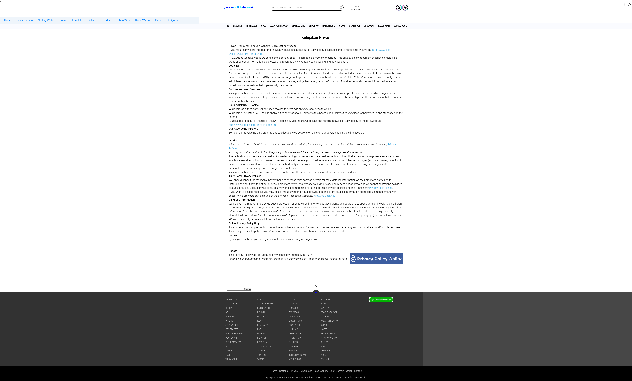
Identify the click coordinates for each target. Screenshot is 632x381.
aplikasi (293, 303)
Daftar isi (93, 20)
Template (77, 20)
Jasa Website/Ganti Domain (329, 370)
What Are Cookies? (324, 195)
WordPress (295, 359)
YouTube (325, 359)
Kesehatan (384, 25)
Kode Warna (142, 20)
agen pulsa (231, 299)
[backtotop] (316, 293)
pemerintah (295, 333)
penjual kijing (328, 333)
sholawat (369, 25)
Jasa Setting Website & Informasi (299, 377)
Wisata (260, 359)
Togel (228, 355)
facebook (294, 312)
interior (229, 320)
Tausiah (261, 350)
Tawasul (293, 350)
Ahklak (293, 299)
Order (107, 20)
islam (342, 25)
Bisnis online (264, 308)
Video (263, 25)
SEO (227, 346)
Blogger (237, 25)
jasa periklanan (279, 25)
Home (7, 20)
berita (228, 308)
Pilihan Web (123, 20)
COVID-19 (325, 308)
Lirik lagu (294, 329)
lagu (259, 329)
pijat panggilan (329, 337)
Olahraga (262, 333)
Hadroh (229, 316)
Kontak (62, 20)
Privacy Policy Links (380, 187)
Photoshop (295, 337)
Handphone (328, 25)
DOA (227, 312)
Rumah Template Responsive (351, 377)
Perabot (261, 337)
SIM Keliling (298, 25)
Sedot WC (314, 25)
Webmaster (231, 359)
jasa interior (296, 320)
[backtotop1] (319, 377)
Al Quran (325, 299)
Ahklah (261, 299)
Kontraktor (231, 329)
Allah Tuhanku (265, 303)
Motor (324, 329)
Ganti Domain (25, 20)
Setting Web (45, 20)
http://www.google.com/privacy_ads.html (252, 124)
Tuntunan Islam (297, 355)
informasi (251, 25)
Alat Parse (231, 303)
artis (323, 303)
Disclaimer (306, 370)
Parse (158, 20)
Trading (261, 355)
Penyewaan (231, 337)
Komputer (326, 325)
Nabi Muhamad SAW (235, 333)
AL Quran (173, 20)
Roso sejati (263, 342)
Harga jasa (295, 316)
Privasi (294, 370)
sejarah (325, 342)
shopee (324, 346)
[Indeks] (398, 7)
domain (261, 312)
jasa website (232, 325)
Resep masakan (233, 342)
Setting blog (264, 346)
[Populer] (405, 7)
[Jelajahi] (628, 5)
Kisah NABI (354, 25)
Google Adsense (402, 25)
